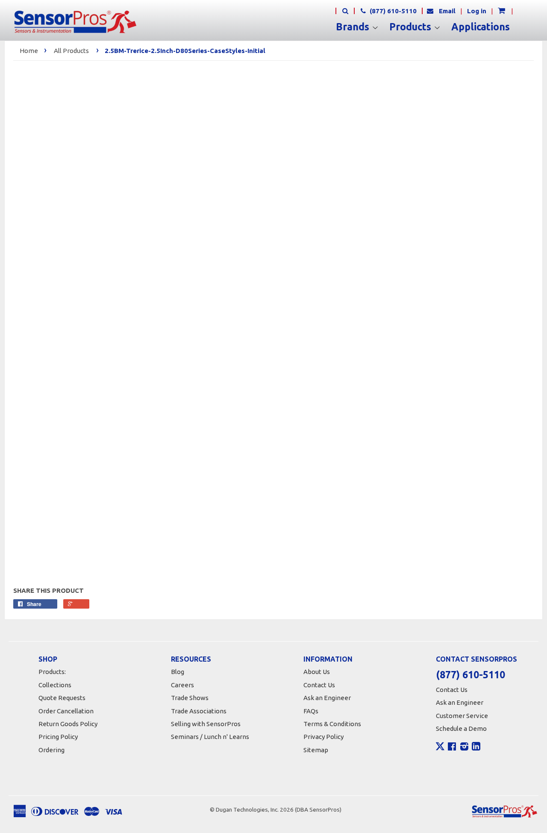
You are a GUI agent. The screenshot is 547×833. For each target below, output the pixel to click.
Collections (54, 685)
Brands (354, 27)
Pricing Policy (58, 736)
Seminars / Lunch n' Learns (210, 736)
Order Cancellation (66, 711)
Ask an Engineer (327, 697)
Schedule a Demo (461, 728)
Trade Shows (190, 697)
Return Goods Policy (67, 723)
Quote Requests (61, 697)
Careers (182, 685)
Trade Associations (198, 711)
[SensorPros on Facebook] (451, 747)
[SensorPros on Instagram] (464, 747)
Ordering (51, 750)
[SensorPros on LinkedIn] (476, 747)
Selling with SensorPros (206, 723)
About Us (316, 671)
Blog (177, 671)
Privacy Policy (323, 736)
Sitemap (315, 750)
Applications (480, 27)
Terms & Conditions (332, 723)
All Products (71, 50)
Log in (476, 11)
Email (447, 11)
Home (29, 50)
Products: (52, 671)
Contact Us (319, 685)
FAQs (310, 711)
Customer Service (462, 715)
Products (411, 27)
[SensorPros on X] (440, 748)
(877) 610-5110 (392, 11)
